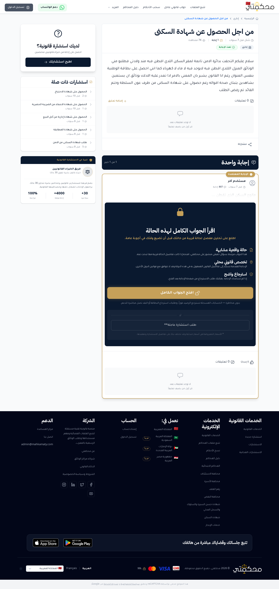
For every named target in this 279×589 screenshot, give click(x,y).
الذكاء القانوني (87, 467)
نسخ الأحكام (213, 451)
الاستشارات (255, 444)
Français (71, 568)
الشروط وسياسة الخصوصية (79, 474)
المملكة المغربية (166, 429)
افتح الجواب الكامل (177, 293)
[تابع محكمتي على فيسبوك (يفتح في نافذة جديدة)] (91, 484)
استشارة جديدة (253, 437)
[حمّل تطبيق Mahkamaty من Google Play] (78, 542)
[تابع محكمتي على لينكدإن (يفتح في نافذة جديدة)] (73, 484)
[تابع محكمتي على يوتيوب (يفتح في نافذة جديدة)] (91, 493)
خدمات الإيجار (213, 525)
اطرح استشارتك (60, 62)
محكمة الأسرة (212, 481)
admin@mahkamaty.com (37, 444)
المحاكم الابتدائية (211, 466)
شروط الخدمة (111, 584)
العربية (86, 568)
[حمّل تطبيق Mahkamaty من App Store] (46, 542)
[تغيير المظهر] (20, 568)
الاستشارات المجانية (251, 452)
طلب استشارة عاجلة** (180, 325)
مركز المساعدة (45, 429)
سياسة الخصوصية (130, 584)
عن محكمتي (88, 451)
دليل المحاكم (213, 458)
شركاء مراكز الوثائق (84, 459)
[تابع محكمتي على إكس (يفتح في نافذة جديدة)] (82, 484)
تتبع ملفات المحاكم (209, 443)
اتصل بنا (48, 437)
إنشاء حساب (129, 429)
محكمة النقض (212, 497)
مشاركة (242, 144)
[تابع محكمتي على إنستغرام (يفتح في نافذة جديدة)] (64, 484)
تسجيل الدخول (128, 437)
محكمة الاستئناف (210, 474)
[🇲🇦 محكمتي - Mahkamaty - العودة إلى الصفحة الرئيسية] (260, 6)
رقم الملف (214, 489)
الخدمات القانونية (253, 429)
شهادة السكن (212, 517)
